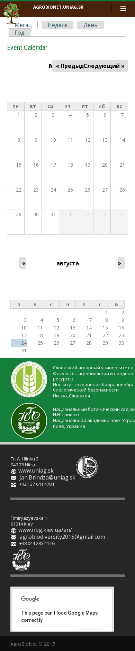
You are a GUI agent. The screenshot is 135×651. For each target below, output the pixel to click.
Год (20, 32)
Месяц (25, 25)
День (90, 25)
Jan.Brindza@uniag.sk (47, 477)
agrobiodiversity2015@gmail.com (62, 536)
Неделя (58, 25)
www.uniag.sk (36, 470)
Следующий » (104, 66)
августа (67, 263)
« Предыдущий (78, 66)
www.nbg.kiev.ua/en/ (45, 530)
